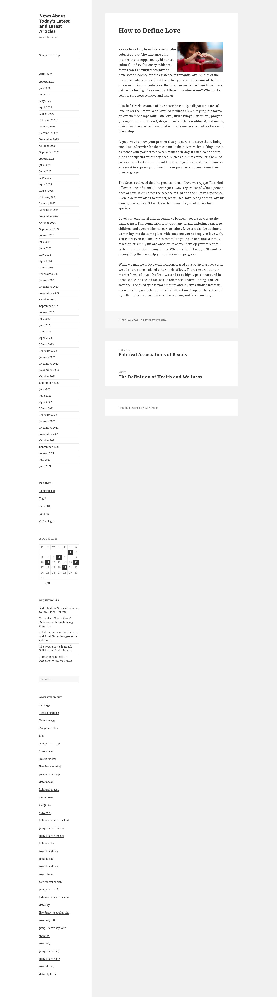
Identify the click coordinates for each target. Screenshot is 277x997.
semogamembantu (154, 319)
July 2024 (44, 242)
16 (76, 562)
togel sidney (46, 966)
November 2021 (49, 434)
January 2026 (47, 126)
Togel (42, 498)
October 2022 (47, 376)
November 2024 (49, 216)
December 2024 (49, 210)
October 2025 (47, 146)
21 (64, 567)
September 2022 (49, 383)
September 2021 (49, 447)
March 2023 (46, 344)
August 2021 (46, 453)
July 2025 (44, 165)
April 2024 (45, 261)
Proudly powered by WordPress (138, 408)
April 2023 (45, 338)
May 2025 (45, 178)
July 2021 (44, 459)
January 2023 (47, 357)
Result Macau (47, 759)
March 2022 (46, 408)
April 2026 (45, 107)
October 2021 (47, 440)
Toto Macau (46, 751)
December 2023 (49, 286)
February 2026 (48, 120)
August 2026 (46, 81)
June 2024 (45, 248)
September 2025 (49, 152)
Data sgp (44, 705)
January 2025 (47, 203)
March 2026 (46, 113)
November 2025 (49, 139)
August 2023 (46, 312)
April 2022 (45, 402)
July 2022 (44, 389)
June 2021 (45, 466)
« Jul (47, 583)
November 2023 (49, 293)
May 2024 (45, 254)
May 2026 (45, 101)
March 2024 (46, 267)
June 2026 (45, 94)
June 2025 (45, 171)
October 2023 (47, 299)
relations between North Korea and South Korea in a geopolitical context (58, 636)
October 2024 (47, 222)
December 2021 (49, 427)
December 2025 (49, 133)
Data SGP (44, 506)
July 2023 (44, 318)
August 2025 (46, 158)
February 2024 (48, 274)
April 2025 (45, 184)
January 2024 (47, 280)
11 (47, 562)
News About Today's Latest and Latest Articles (54, 23)
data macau (46, 859)
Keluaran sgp (47, 490)
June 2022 (45, 395)
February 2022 (48, 415)
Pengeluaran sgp (49, 55)
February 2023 (48, 351)
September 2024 (49, 229)
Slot (41, 736)
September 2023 (49, 306)
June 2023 (45, 325)
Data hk (44, 514)
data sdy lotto (47, 974)
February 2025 (48, 197)
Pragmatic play (48, 728)
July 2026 (44, 88)
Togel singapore (49, 712)
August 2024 (46, 235)
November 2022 (49, 370)
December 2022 (49, 363)
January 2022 (47, 421)
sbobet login (46, 521)
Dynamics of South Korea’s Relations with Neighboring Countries (56, 622)
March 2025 (46, 190)
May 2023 (45, 331)
